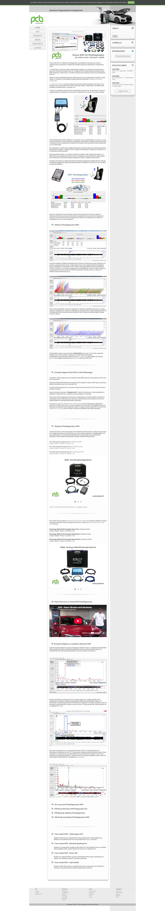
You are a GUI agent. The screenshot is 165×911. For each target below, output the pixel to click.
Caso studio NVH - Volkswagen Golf (69, 834)
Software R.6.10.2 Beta (56, 408)
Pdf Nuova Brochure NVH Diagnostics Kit (71, 809)
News (37, 40)
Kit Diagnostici (65, 892)
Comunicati (91, 892)
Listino (37, 48)
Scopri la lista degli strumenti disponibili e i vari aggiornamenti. (68, 507)
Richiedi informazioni (123, 56)
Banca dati (64, 898)
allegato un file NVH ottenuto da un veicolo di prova (66, 403)
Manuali (118, 894)
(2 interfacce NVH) (65, 447)
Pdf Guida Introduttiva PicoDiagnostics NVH (72, 817)
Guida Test (118, 891)
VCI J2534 (64, 897)
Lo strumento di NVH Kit (56, 84)
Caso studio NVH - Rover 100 (66, 853)
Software (64, 894)
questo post (75, 358)
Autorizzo (131, 2)
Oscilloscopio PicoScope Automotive (78, 521)
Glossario (118, 895)
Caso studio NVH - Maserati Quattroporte (71, 843)
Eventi (90, 895)
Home (37, 28)
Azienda (37, 891)
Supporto (38, 44)
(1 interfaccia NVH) (65, 442)
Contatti (37, 892)
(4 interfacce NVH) (66, 452)
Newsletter (91, 894)
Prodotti (37, 36)
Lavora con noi (38, 894)
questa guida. (80, 757)
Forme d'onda (119, 892)
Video (117, 897)
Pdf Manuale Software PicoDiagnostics (70, 813)
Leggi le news (123, 91)
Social (90, 897)
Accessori (64, 895)
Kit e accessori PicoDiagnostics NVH (69, 804)
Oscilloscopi (65, 891)
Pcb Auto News (92, 891)
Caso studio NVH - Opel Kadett (67, 862)
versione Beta (83, 356)
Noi (37, 32)
